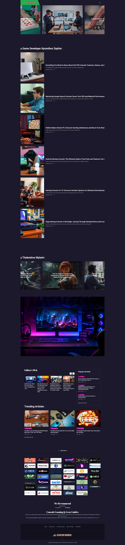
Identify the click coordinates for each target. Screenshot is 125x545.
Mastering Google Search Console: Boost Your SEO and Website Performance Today (78, 96)
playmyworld (63, 516)
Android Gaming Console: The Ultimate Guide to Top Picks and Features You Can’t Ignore (79, 159)
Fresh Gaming (28, 428)
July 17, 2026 (26, 434)
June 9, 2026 (52, 434)
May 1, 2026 (78, 434)
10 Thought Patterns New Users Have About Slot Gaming (88, 431)
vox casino (58, 507)
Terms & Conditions (61, 526)
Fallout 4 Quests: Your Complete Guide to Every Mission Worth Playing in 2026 (104, 275)
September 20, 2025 (49, 69)
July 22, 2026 (80, 399)
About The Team (70, 526)
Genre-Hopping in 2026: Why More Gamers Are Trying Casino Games (88, 379)
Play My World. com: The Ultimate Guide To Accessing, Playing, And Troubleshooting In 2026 (42, 387)
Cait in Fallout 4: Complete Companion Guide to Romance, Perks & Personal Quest (62, 275)
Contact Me (78, 526)
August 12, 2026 (80, 391)
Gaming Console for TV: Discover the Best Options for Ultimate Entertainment (75, 190)
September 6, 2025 (49, 132)
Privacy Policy (52, 526)
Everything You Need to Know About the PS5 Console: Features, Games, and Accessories (80, 65)
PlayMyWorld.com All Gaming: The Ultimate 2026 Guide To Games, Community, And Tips (62, 19)
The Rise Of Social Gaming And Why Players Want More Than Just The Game (36, 431)
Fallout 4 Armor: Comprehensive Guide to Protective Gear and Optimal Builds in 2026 (20, 275)
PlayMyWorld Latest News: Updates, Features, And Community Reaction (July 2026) (68, 387)
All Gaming (82, 376)
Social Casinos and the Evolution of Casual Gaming (86, 396)
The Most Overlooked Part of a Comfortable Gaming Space (62, 431)
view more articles (28, 437)
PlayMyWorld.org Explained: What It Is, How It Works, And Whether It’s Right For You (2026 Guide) (56, 387)
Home (45, 526)
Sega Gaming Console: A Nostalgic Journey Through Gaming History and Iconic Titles (78, 222)
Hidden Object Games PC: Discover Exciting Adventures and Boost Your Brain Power (78, 128)
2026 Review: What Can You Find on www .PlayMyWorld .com (29, 386)
